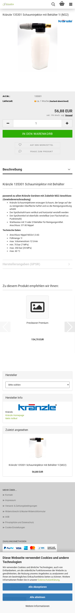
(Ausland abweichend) (59, 101)
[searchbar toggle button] (53, 4)
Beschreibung (12, 169)
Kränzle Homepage (14, 415)
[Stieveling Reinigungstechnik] (7, 4)
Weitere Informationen (37, 606)
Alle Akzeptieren (37, 586)
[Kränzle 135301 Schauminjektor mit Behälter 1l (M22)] (38, 46)
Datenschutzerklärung (48, 580)
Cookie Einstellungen (15, 527)
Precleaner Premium (37, 322)
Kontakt (9, 495)
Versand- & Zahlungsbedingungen (21, 506)
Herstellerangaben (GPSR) (21, 264)
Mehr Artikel (11, 418)
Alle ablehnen (37, 597)
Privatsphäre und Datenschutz (19, 522)
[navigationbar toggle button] (70, 4)
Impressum (10, 500)
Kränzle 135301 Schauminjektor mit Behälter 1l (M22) (37, 465)
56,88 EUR (37, 471)
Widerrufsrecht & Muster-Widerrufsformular (25, 511)
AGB (7, 517)
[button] (8, 123)
